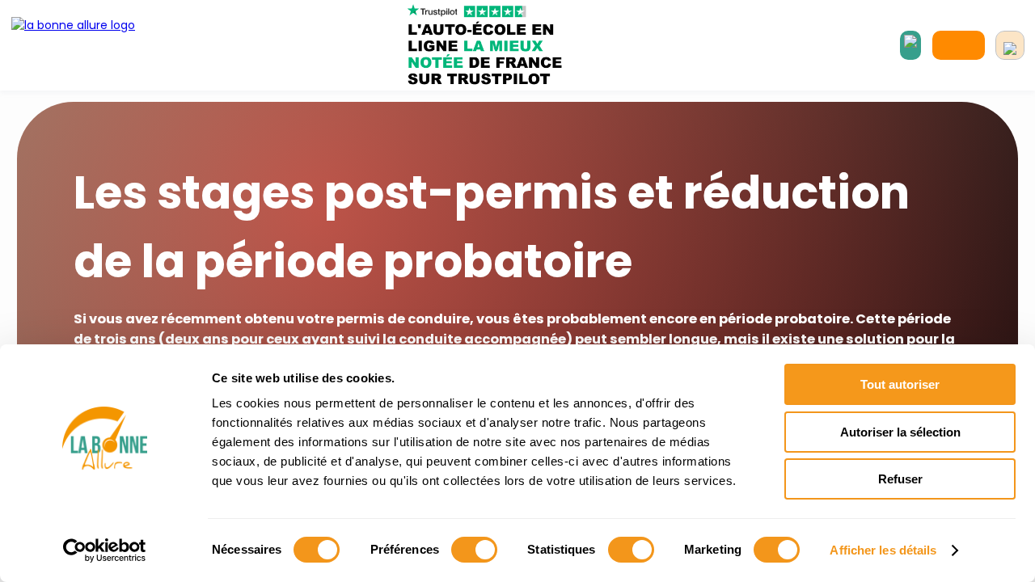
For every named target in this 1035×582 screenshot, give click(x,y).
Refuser (900, 479)
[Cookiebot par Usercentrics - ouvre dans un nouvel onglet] (104, 550)
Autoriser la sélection (900, 432)
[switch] (474, 550)
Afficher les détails (883, 550)
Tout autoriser (900, 384)
